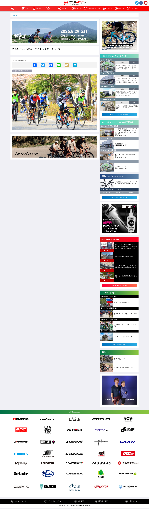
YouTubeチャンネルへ (119, 285)
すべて (16, 8)
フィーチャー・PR (93, 8)
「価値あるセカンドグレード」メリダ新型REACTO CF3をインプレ (126, 183)
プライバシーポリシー (55, 501)
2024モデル (132, 192)
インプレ (52, 8)
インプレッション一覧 (119, 197)
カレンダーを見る (119, 345)
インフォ (78, 8)
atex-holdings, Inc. (72, 505)
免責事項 (81, 501)
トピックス (65, 8)
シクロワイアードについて (23, 501)
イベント (121, 8)
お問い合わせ (133, 501)
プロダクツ (39, 8)
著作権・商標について (106, 501)
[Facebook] (50, 65)
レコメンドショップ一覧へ (119, 115)
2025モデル (119, 192)
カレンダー (134, 8)
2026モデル (106, 192)
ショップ (109, 8)
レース (27, 8)
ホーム (15, 15)
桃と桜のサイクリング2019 (22, 71)
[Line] (58, 65)
